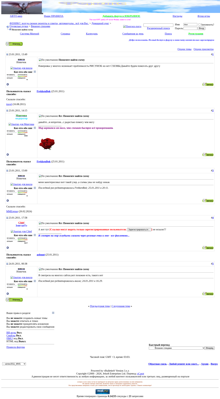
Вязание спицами (40, 26)
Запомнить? (207, 24)
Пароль (179, 28)
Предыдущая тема (100, 306)
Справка (65, 33)
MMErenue (12, 211)
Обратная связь (157, 364)
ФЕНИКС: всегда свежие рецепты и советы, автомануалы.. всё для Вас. (49, 23)
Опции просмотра (204, 49)
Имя (177, 24)
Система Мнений (29, 33)
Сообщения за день (132, 33)
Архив (205, 364)
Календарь (92, 33)
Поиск (168, 33)
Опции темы (184, 49)
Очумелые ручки (19, 26)
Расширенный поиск (158, 28)
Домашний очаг (100, 23)
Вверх (214, 364)
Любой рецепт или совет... (184, 364)
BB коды (11, 332)
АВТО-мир (16, 16)
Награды (177, 16)
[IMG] (9, 338)
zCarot (140, 373)
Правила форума (15, 347)
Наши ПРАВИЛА (53, 16)
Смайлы (10, 335)
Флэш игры (203, 16)
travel (9, 104)
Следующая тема (121, 306)
